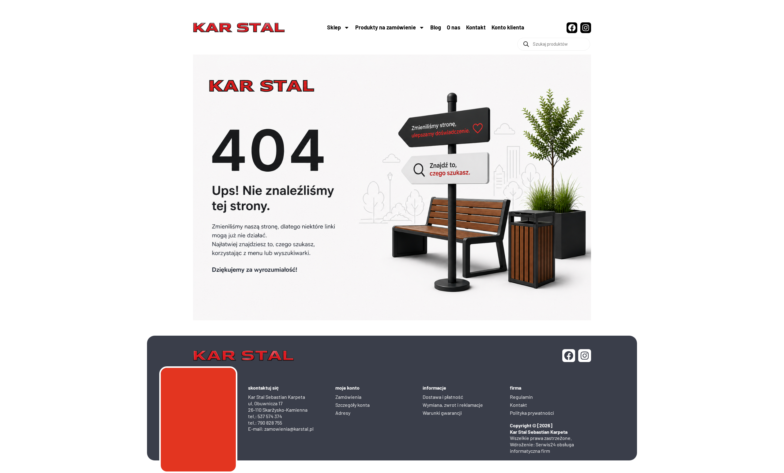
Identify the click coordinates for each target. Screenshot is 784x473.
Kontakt (476, 27)
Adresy (342, 413)
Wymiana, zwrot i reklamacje (453, 405)
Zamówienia (348, 397)
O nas (453, 27)
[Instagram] (585, 27)
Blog (435, 27)
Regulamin (521, 397)
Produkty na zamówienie (385, 27)
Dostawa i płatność (443, 397)
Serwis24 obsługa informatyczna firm (542, 447)
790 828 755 (270, 422)
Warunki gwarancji (442, 413)
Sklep (334, 27)
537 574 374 (270, 416)
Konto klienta (508, 27)
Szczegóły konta (352, 405)
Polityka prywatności (532, 413)
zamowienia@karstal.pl (289, 429)
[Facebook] (572, 27)
